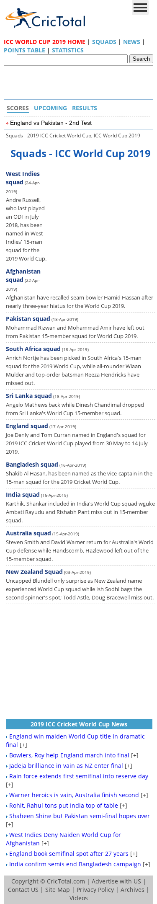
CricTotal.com (66, 881)
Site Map (57, 890)
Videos (78, 898)
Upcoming (50, 108)
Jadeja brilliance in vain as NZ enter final (66, 766)
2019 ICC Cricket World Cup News (79, 724)
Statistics (68, 50)
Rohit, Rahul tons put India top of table (63, 805)
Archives (132, 890)
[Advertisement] (81, 84)
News (131, 42)
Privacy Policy (95, 890)
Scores (18, 108)
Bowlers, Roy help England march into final (69, 755)
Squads (104, 42)
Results (84, 108)
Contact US (23, 890)
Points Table (24, 50)
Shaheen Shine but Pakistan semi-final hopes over (79, 816)
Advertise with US (116, 881)
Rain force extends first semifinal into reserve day (78, 776)
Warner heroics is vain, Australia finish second (74, 795)
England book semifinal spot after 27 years (69, 854)
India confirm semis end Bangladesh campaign (75, 864)
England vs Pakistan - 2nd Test (51, 122)
